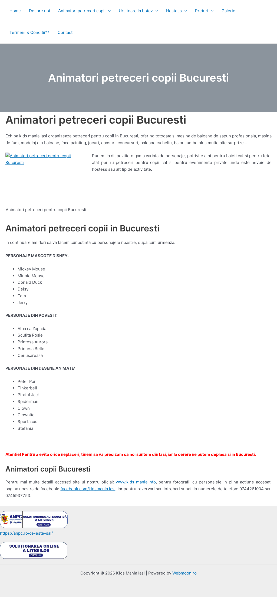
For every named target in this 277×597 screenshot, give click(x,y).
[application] (108, 11)
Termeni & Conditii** (29, 32)
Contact (65, 32)
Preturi (201, 10)
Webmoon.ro (184, 573)
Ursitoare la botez (136, 10)
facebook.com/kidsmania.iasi (88, 488)
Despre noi (39, 10)
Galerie (228, 10)
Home (15, 10)
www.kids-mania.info (136, 482)
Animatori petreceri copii (81, 10)
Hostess (174, 10)
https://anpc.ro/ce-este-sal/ (26, 533)
